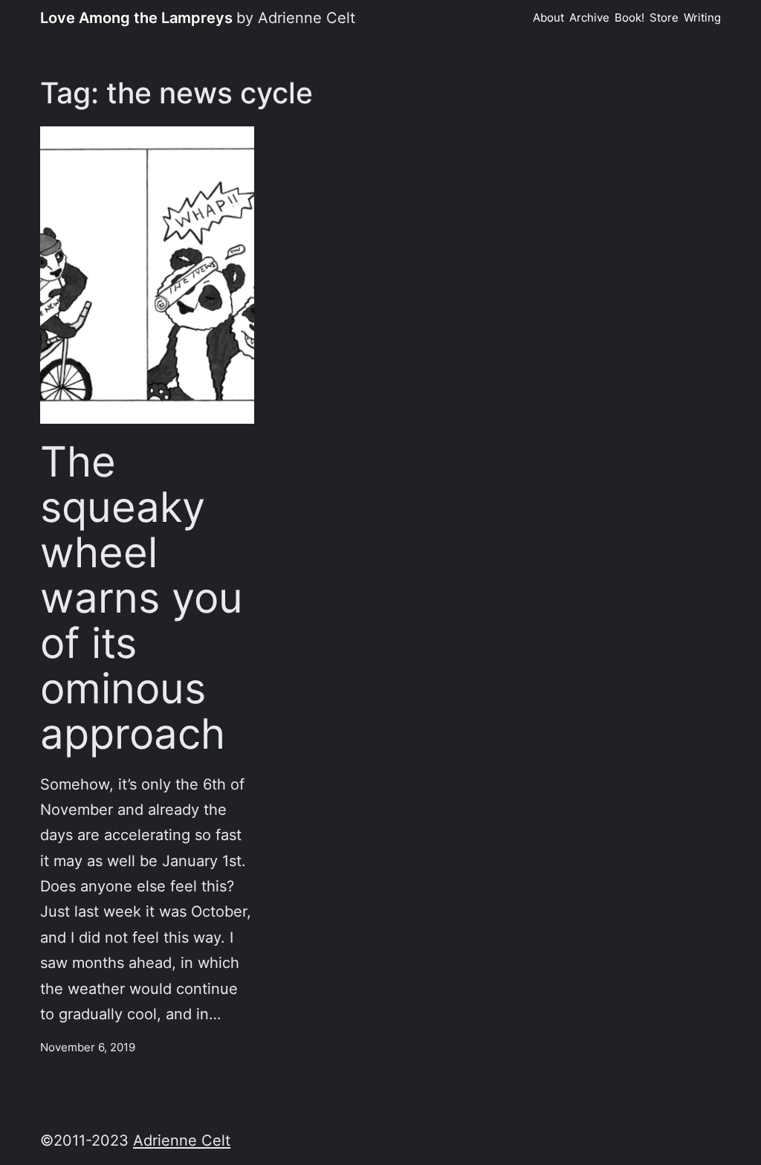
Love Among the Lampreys (136, 17)
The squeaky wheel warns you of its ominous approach (141, 598)
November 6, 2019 (87, 1047)
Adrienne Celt (181, 1140)
